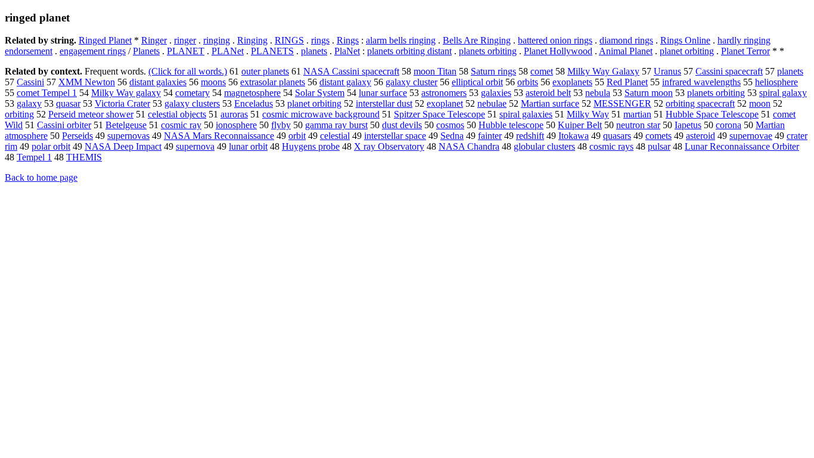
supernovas (128, 136)
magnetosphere (252, 93)
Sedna (452, 136)
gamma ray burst (336, 125)
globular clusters (544, 146)
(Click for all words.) (187, 71)
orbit (297, 136)
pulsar (659, 146)
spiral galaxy (783, 93)
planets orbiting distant (409, 51)
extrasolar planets (272, 82)
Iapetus (688, 125)
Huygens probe (311, 146)
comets (658, 136)
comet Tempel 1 (47, 93)
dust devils (402, 125)
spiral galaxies (525, 114)
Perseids (77, 136)
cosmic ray (181, 125)
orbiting (19, 114)
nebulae (492, 103)
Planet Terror (745, 51)
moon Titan (435, 71)
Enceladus (253, 103)
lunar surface (383, 93)
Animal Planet (626, 51)
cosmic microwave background (321, 114)
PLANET (185, 51)
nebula (597, 93)
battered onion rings (555, 40)
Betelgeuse (126, 125)
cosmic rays (611, 146)
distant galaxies (158, 82)
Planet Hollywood (558, 51)
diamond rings (626, 40)
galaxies (496, 93)
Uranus (667, 71)
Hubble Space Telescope (712, 114)
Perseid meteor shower (90, 114)
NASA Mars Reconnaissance (219, 136)
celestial (335, 136)
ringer (185, 40)
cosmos (450, 125)
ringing (216, 40)
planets (314, 51)
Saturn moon (649, 93)
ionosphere (236, 125)
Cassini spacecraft (729, 71)
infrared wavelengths (701, 82)
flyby (281, 125)
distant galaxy (345, 82)
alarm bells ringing (401, 40)
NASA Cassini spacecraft (351, 71)
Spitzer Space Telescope (439, 114)
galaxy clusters (192, 103)
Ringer (154, 40)
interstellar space (395, 136)
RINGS (289, 40)
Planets (146, 51)
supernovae (750, 136)
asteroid (700, 136)
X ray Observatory (389, 146)
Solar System (319, 93)
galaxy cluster (411, 82)
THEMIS (84, 157)
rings (320, 40)
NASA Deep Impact (123, 146)
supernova (195, 146)
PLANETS (272, 51)
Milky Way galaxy (126, 93)
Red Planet (627, 82)
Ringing (252, 40)
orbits (527, 82)
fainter (490, 136)
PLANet (228, 51)
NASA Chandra (469, 146)
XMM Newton (86, 82)
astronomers (444, 93)
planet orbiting (687, 51)
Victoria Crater (122, 103)
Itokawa (573, 136)
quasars (617, 136)
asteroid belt (548, 93)
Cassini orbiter (64, 125)
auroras (234, 114)
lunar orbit (248, 146)
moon (759, 103)
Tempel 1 (34, 157)
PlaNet (347, 51)
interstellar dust (384, 103)
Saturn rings (493, 71)
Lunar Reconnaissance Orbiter (742, 146)
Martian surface (550, 103)
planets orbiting (488, 51)
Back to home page (41, 177)
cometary (192, 93)
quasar (68, 103)
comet (541, 71)
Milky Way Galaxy (603, 71)
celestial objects (177, 114)
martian (637, 114)
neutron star (638, 125)
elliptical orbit (477, 82)
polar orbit (51, 146)
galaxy (29, 103)
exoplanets (572, 82)
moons (213, 82)
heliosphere (776, 82)
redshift (530, 136)
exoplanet (445, 103)
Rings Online (685, 40)
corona (728, 125)
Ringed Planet (105, 40)
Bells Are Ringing (477, 40)
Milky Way (588, 114)
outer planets (265, 71)
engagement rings (93, 51)
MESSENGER (622, 103)
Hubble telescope (511, 125)
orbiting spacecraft (700, 103)
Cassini (30, 82)
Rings (348, 40)
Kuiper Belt (580, 125)
